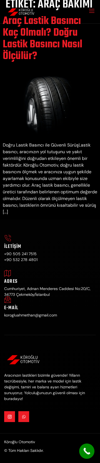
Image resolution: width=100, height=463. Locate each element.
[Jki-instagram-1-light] (9, 416)
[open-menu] (91, 12)
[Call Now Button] (86, 451)
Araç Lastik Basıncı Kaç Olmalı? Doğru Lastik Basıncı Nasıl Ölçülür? (42, 39)
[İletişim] (7, 238)
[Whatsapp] (23, 416)
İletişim (12, 247)
